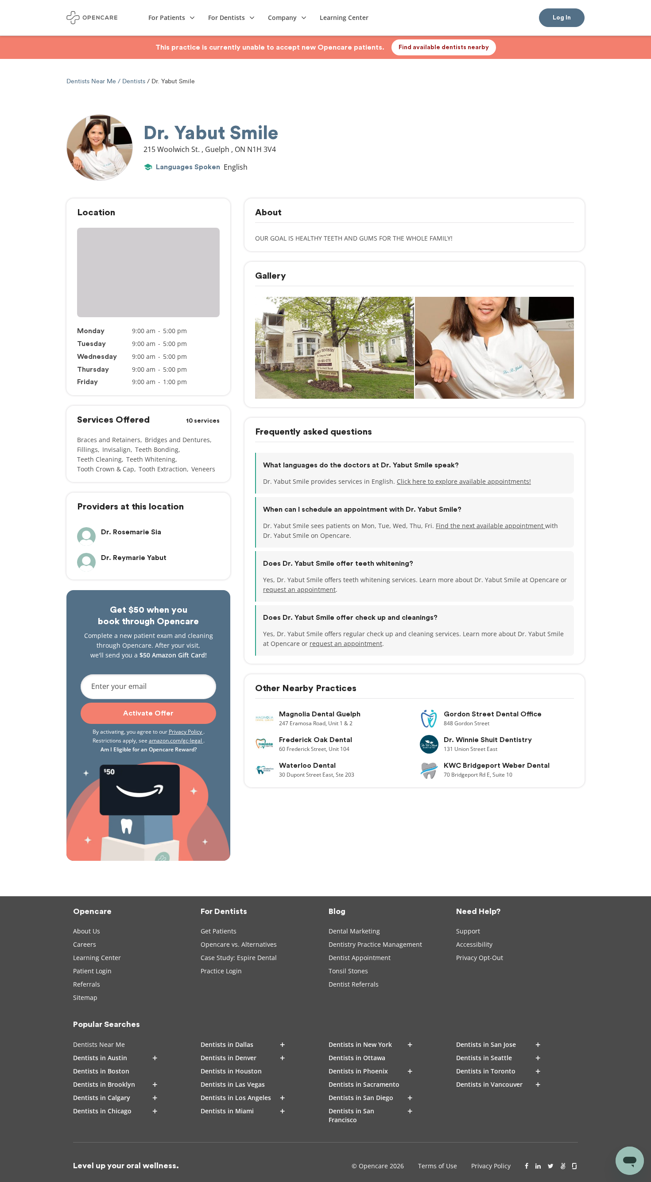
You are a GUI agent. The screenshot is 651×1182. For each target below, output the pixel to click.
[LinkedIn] (538, 1166)
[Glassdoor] (575, 1166)
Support (468, 931)
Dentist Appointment (360, 957)
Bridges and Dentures (177, 439)
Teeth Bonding (156, 449)
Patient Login (92, 971)
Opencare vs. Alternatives (239, 944)
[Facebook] (526, 1166)
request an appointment (299, 589)
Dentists (133, 81)
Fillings (87, 449)
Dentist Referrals (354, 984)
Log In (562, 18)
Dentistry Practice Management (375, 944)
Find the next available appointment (490, 525)
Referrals (86, 984)
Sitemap (85, 997)
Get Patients (218, 931)
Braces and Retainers (108, 439)
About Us (86, 931)
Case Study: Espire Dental (239, 957)
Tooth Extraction (163, 469)
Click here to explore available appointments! (464, 481)
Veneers (203, 469)
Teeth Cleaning (99, 459)
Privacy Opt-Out (479, 957)
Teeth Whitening (150, 459)
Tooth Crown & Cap (105, 469)
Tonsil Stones (348, 971)
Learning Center (97, 957)
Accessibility (474, 944)
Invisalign (116, 449)
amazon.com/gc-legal (176, 740)
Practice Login (221, 971)
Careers (84, 944)
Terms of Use (437, 1166)
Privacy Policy (186, 731)
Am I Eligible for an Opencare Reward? (149, 749)
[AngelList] (563, 1166)
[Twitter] (551, 1166)
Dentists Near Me (92, 81)
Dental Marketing (354, 931)
